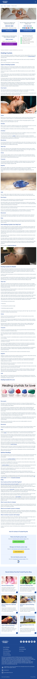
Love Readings (22, 647)
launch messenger (19, 551)
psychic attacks (14, 444)
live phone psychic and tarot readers (19, 538)
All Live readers (18, 541)
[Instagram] (26, 642)
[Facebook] (21, 642)
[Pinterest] (29, 642)
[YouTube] (32, 642)
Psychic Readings (6, 647)
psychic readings (5, 465)
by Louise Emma (20, 50)
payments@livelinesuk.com (8, 672)
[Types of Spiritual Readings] (9, 620)
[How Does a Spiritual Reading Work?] (27, 599)
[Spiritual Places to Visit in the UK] (27, 619)
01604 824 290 (6, 670)
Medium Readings (6, 653)
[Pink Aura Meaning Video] (9, 580)
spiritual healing (31, 56)
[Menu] (35, 1)
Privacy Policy (33, 676)
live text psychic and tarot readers (19, 559)
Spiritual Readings (22, 649)
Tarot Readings (6, 649)
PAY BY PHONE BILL (9, 30)
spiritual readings (11, 458)
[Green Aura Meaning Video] (27, 580)
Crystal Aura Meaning (12, 245)
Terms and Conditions (6, 676)
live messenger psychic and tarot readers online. (21, 548)
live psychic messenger (15, 477)
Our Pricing (21, 651)
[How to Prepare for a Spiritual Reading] (9, 599)
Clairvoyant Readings (7, 654)
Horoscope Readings (7, 651)
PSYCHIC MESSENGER (9, 44)
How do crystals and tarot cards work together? (10, 484)
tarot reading (18, 496)
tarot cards (12, 489)
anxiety (14, 135)
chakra (5, 432)
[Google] (34, 642)
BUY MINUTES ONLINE (28, 30)
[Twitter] (24, 642)
